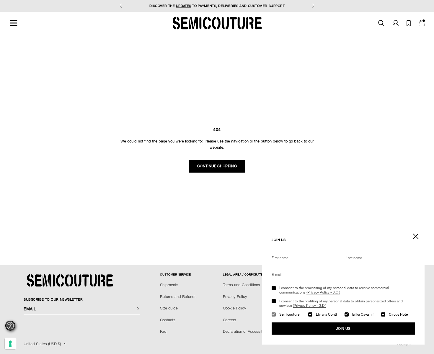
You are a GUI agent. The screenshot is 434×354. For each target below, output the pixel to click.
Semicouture (289, 314)
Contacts (167, 320)
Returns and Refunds (178, 296)
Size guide (169, 308)
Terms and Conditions (241, 285)
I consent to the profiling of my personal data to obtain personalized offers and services (341, 303)
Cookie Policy (234, 308)
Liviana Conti (326, 314)
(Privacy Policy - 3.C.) (323, 292)
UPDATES (183, 6)
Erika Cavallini (363, 314)
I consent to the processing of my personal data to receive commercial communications (334, 290)
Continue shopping (217, 166)
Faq (163, 331)
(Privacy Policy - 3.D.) (309, 306)
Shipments (169, 285)
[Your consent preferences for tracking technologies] (10, 343)
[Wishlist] (409, 23)
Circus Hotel (399, 314)
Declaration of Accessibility (246, 331)
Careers (229, 320)
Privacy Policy (235, 296)
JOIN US (343, 329)
